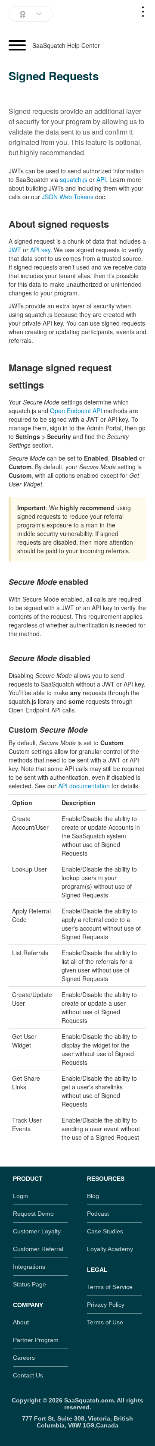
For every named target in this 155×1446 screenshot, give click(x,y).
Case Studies (105, 1231)
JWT (15, 249)
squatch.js (73, 179)
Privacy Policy (105, 1304)
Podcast (98, 1213)
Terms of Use (105, 1322)
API (101, 179)
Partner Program (36, 1339)
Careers (24, 1357)
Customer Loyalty (37, 1231)
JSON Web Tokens (67, 196)
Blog (93, 1195)
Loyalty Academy (110, 1248)
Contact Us (28, 1375)
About (21, 1322)
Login (20, 1195)
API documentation (84, 785)
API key (40, 249)
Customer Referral (38, 1248)
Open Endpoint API (76, 410)
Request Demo (33, 1213)
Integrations (29, 1266)
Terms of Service (110, 1286)
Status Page (29, 1284)
